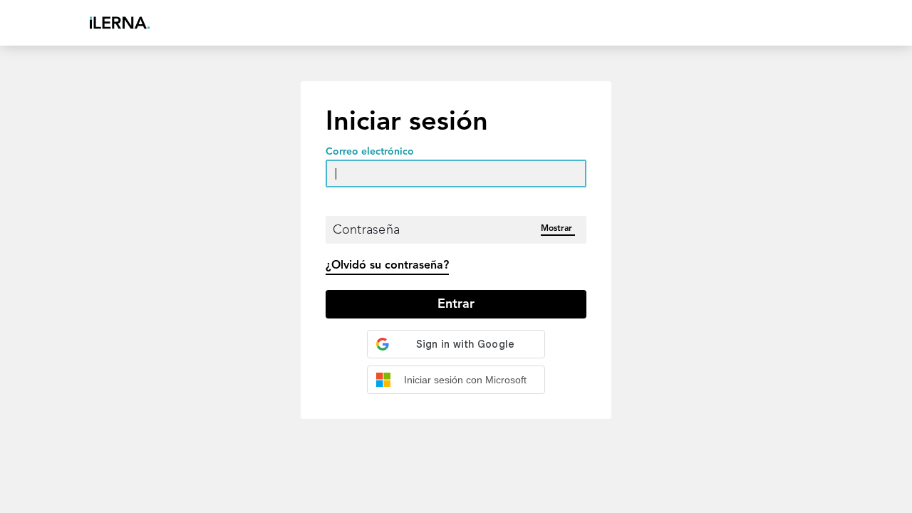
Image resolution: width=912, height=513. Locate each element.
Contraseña (366, 230)
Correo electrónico (370, 152)
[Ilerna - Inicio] (120, 22)
